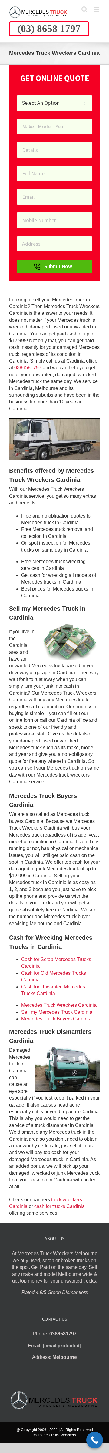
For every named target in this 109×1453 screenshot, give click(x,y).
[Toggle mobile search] (84, 9)
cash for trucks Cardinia (59, 1206)
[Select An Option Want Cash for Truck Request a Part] (54, 103)
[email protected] (62, 1345)
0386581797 (27, 367)
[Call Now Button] (94, 1440)
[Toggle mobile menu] (97, 9)
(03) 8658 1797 (49, 28)
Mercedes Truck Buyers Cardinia (56, 1018)
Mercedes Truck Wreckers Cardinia (59, 1005)
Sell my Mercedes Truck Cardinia (56, 1012)
